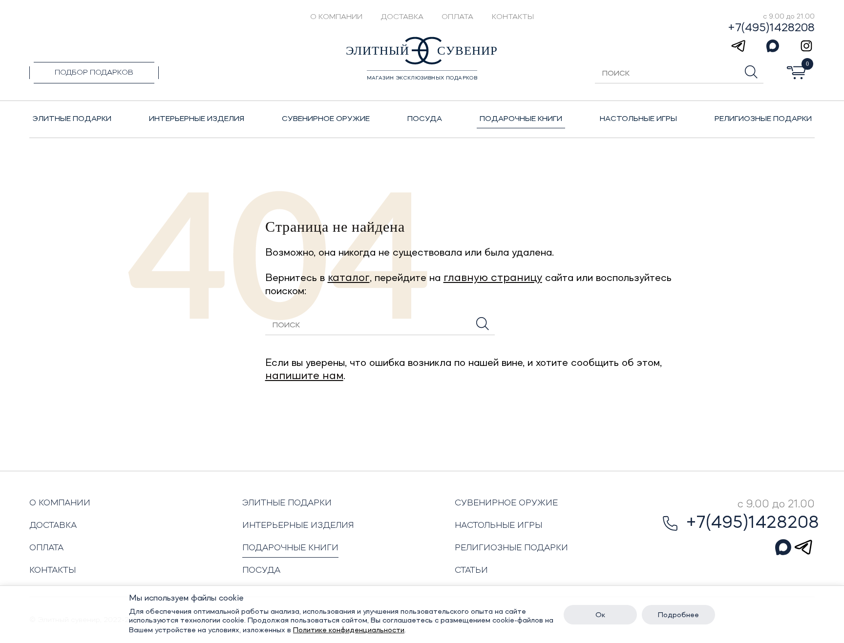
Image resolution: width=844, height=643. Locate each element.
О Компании (336, 17)
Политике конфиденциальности (348, 630)
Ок (600, 615)
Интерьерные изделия (298, 525)
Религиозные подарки (511, 547)
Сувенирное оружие (506, 503)
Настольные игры (498, 525)
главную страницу (492, 278)
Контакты (513, 17)
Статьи (471, 570)
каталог (349, 278)
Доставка (402, 17)
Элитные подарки (287, 503)
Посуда (261, 570)
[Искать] (482, 323)
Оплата (457, 17)
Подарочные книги (290, 547)
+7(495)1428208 (771, 28)
